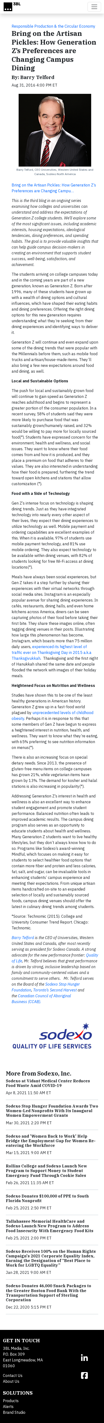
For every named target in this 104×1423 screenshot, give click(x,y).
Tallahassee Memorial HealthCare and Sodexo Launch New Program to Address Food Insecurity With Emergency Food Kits (49, 1226)
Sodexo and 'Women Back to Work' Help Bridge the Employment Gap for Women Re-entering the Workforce (51, 1141)
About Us (11, 1381)
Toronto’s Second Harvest (55, 990)
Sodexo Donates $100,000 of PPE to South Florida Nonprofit (47, 1198)
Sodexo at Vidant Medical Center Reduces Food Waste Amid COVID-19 (48, 1083)
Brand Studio (14, 1412)
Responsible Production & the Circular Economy (53, 26)
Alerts (8, 1406)
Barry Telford (23, 937)
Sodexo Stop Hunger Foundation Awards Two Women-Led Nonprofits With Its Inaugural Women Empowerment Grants (52, 1111)
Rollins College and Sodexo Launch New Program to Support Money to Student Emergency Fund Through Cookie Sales (46, 1171)
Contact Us (12, 1375)
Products (11, 1400)
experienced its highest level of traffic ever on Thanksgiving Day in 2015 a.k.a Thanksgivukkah (51, 652)
